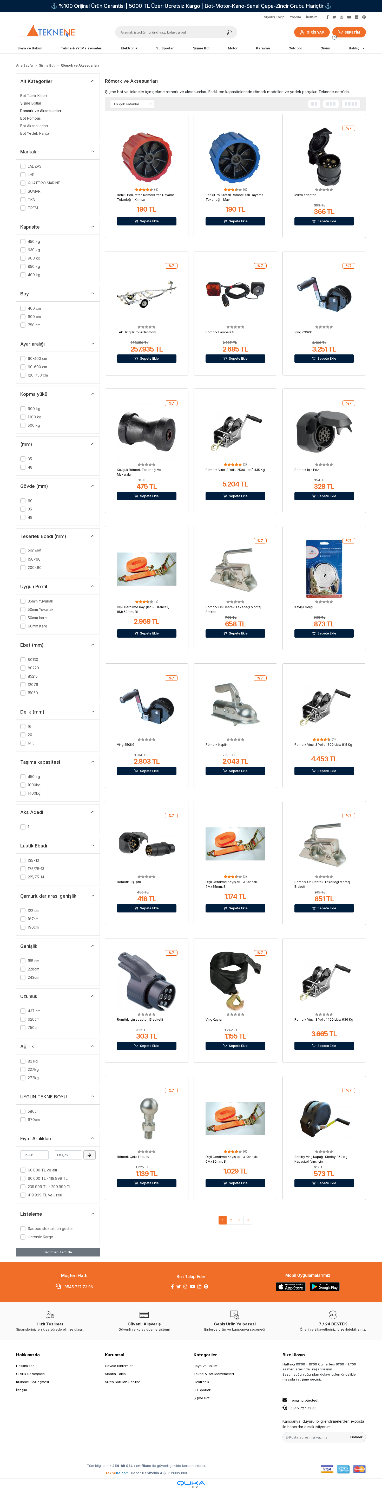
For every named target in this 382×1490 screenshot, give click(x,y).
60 (30, 500)
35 (30, 459)
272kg (33, 1078)
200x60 (35, 567)
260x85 (34, 551)
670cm (34, 1119)
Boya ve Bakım (205, 1366)
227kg (33, 1069)
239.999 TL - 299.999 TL (49, 1186)
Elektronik (201, 1382)
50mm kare (37, 618)
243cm (33, 977)
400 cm (34, 308)
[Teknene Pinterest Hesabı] (364, 17)
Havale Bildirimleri (119, 1366)
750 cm (34, 325)
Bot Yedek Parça (34, 133)
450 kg (34, 241)
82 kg (33, 1061)
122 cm (33, 910)
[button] (312, 32)
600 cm (34, 316)
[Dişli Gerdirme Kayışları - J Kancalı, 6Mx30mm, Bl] (235, 1119)
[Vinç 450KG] (147, 706)
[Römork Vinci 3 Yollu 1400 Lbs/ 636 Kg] (324, 981)
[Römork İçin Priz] (324, 432)
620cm (33, 1019)
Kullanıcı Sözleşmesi (32, 1382)
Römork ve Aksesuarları (40, 110)
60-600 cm (37, 367)
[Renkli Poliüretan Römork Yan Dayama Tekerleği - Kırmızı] (147, 157)
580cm (33, 1111)
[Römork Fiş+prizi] (147, 844)
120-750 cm (38, 375)
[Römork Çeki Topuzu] (147, 1119)
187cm (33, 919)
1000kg (34, 785)
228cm (33, 969)
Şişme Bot (201, 1398)
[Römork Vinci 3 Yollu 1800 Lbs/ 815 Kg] (324, 706)
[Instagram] (185, 1286)
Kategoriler (205, 1354)
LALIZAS (35, 166)
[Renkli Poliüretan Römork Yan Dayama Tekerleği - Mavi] (235, 157)
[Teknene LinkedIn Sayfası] (356, 17)
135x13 (33, 860)
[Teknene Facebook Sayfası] (327, 17)
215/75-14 (36, 877)
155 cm (33, 960)
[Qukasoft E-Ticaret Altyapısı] (191, 1484)
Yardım (295, 17)
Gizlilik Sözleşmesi (30, 1374)
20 (30, 735)
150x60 (34, 559)
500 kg (34, 425)
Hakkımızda (28, 1354)
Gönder (356, 1437)
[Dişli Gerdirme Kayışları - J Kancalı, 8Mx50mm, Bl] (147, 569)
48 (30, 467)
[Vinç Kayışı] (235, 981)
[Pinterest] (206, 1286)
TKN (31, 199)
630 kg (34, 250)
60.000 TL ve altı (42, 1170)
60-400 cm (37, 358)
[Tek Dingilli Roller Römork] (147, 294)
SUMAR (34, 191)
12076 (33, 684)
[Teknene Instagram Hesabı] (341, 17)
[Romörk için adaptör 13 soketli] (147, 981)
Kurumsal (114, 1354)
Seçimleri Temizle (58, 1252)
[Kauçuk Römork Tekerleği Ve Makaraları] (147, 432)
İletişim (311, 17)
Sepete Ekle (149, 221)
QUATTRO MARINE (44, 183)
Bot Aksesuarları (34, 126)
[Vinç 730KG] (324, 294)
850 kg (34, 266)
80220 (33, 668)
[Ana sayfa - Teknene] (49, 32)
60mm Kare (37, 626)
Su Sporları (202, 1390)
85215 (33, 676)
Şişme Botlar (30, 103)
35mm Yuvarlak (40, 601)
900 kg (34, 258)
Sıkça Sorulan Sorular (122, 1382)
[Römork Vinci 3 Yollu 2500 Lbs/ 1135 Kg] (235, 432)
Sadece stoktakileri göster (50, 1228)
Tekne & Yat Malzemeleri (214, 1374)
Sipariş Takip (274, 17)
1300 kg (34, 417)
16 (29, 726)
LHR (31, 174)
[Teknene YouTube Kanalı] (349, 17)
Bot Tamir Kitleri (33, 95)
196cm (33, 927)
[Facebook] (172, 1286)
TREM (33, 208)
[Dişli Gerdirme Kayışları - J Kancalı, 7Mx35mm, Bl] (235, 844)
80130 (33, 659)
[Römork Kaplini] (235, 706)
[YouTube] (192, 1286)
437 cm (34, 1011)
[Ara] (229, 32)
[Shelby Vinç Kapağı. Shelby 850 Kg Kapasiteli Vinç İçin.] (324, 1119)
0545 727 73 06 (78, 1286)
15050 (33, 693)
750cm (33, 1027)
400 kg (34, 275)
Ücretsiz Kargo (40, 1237)
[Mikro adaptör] (324, 157)
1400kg (34, 793)
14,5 (31, 743)
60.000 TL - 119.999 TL (48, 1178)
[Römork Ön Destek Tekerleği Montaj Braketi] (235, 569)
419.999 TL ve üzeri (45, 1195)
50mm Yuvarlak (41, 609)
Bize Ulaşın (293, 1354)
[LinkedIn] (199, 1286)
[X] (178, 1286)
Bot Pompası (31, 118)
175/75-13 (36, 868)
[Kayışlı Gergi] (324, 569)
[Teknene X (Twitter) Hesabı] (334, 17)
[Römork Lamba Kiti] (235, 294)
